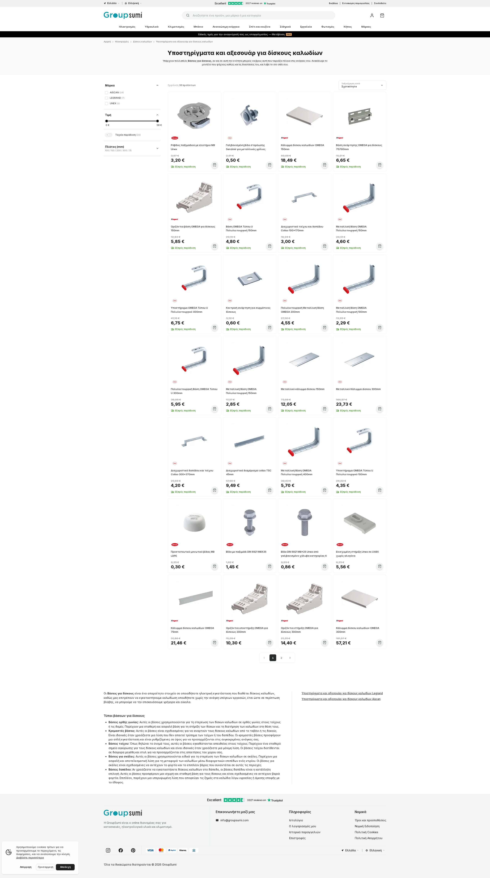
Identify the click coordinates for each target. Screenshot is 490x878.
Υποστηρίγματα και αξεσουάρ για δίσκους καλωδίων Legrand (342, 693)
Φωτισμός (327, 26)
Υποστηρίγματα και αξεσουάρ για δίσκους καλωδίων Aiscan (341, 699)
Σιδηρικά (285, 26)
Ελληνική (133, 3)
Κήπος (348, 26)
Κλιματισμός (176, 26)
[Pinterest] (133, 850)
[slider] (106, 121)
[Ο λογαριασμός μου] (372, 15)
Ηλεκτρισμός (127, 26)
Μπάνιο (198, 26)
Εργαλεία (306, 26)
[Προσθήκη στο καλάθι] (214, 164)
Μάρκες (366, 26)
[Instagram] (108, 850)
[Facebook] (120, 850)
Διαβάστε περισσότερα (30, 857)
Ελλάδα (112, 3)
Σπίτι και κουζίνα (259, 26)
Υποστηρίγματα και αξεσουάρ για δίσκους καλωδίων (184, 41)
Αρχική (107, 41)
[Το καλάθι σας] (382, 15)
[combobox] (258, 15)
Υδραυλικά (151, 26)
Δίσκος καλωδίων (142, 41)
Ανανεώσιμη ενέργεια (226, 26)
